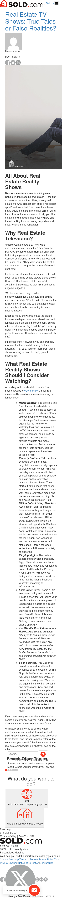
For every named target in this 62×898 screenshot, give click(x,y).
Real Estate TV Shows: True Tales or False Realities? (30, 21)
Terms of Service (28, 859)
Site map (14, 859)
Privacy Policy (46, 859)
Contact (4, 859)
